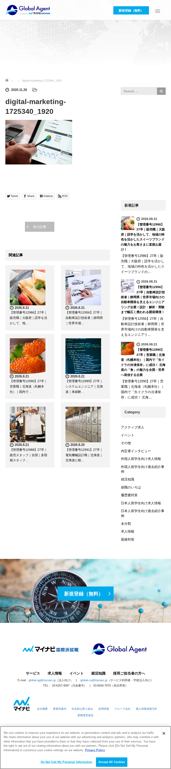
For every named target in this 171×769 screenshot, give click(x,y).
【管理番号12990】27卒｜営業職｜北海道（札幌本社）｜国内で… (28, 386)
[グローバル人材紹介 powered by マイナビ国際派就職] (27, 9)
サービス (33, 673)
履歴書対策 (129, 495)
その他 (126, 443)
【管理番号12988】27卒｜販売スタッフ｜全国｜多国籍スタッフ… (28, 455)
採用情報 (103, 708)
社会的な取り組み (82, 708)
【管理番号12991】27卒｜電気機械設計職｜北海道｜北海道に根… (84, 455)
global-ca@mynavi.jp (93, 680)
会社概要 (42, 708)
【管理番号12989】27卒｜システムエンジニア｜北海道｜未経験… (84, 386)
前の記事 (39, 227)
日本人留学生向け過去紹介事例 (142, 513)
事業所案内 (59, 708)
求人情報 (127, 531)
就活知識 (127, 479)
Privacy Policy (95, 750)
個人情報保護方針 (146, 708)
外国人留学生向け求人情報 (141, 459)
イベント (127, 435)
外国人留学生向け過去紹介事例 (142, 469)
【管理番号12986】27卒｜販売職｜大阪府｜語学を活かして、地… (28, 318)
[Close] (164, 733)
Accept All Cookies (111, 762)
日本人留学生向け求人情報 (141, 503)
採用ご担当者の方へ (129, 673)
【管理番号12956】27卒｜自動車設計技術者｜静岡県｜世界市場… (84, 318)
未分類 (126, 523)
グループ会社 (122, 708)
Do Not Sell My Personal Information (66, 762)
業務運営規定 (85, 715)
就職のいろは (131, 487)
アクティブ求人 (132, 427)
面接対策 (127, 539)
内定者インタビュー (136, 451)
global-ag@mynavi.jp (42, 680)
